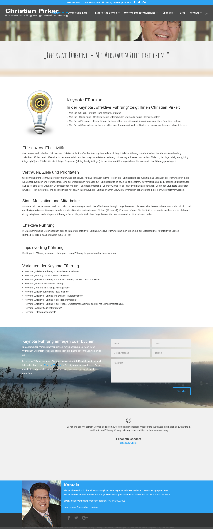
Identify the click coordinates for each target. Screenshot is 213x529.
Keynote (56, 13)
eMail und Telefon (52, 365)
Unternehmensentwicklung (139, 13)
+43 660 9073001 (92, 2)
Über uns (167, 13)
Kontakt (194, 13)
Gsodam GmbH (129, 442)
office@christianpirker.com (84, 500)
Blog (182, 13)
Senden (182, 391)
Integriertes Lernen (105, 13)
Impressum (70, 507)
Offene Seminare (77, 13)
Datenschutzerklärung (88, 507)
